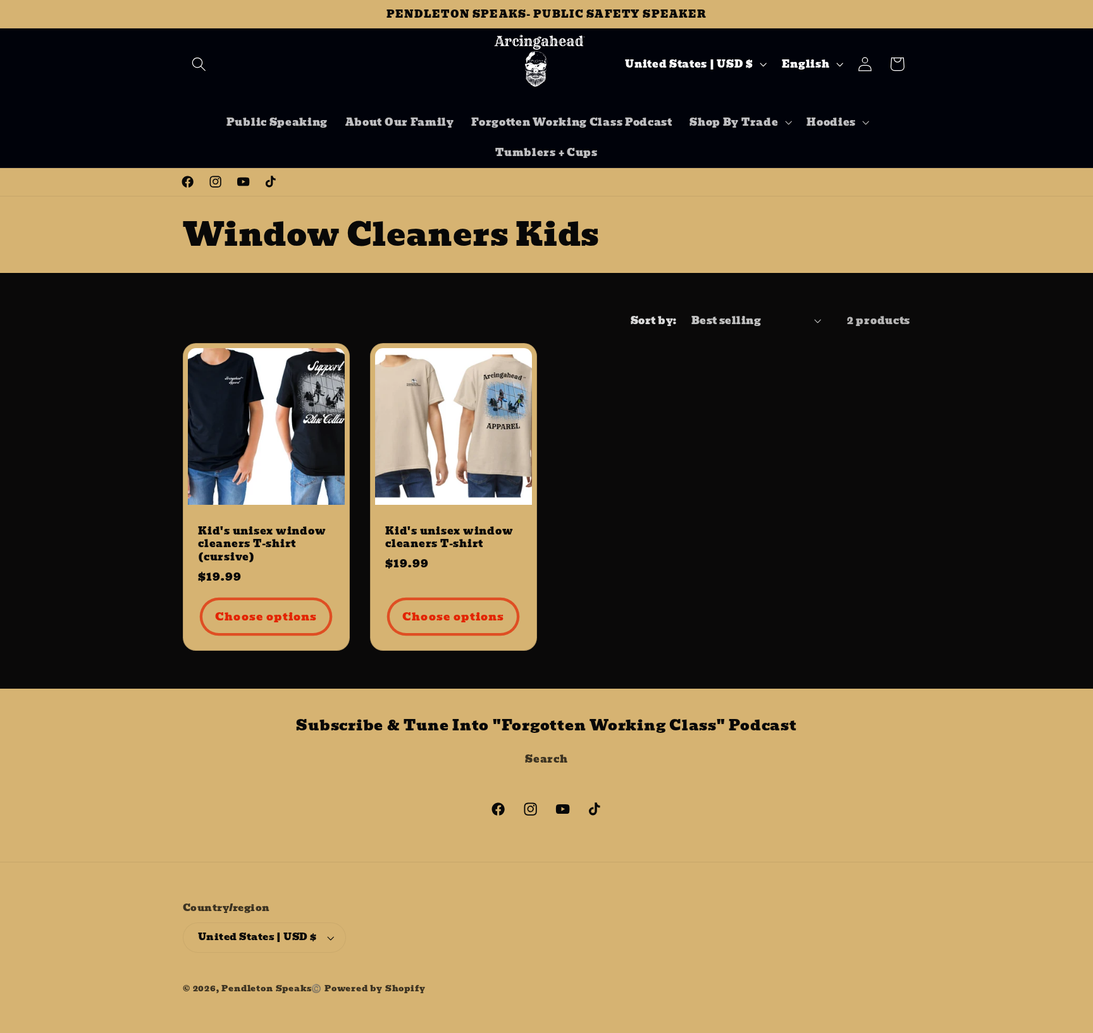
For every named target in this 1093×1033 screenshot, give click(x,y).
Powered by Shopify (375, 988)
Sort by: (654, 320)
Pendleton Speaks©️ (271, 988)
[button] (199, 64)
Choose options (266, 616)
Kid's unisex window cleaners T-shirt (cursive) (262, 544)
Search (546, 759)
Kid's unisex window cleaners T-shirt (449, 537)
